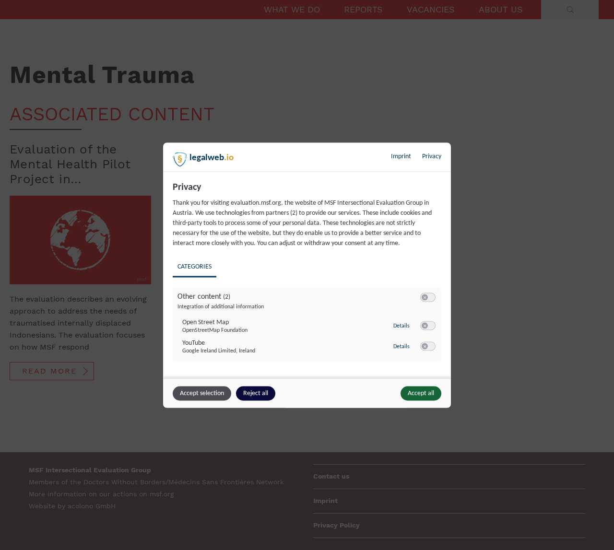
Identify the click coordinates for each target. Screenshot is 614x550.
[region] (308, 278)
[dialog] (307, 275)
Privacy (431, 156)
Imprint (401, 156)
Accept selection (202, 393)
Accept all (421, 393)
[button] (425, 297)
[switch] (428, 297)
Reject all (255, 393)
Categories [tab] (194, 266)
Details (401, 326)
